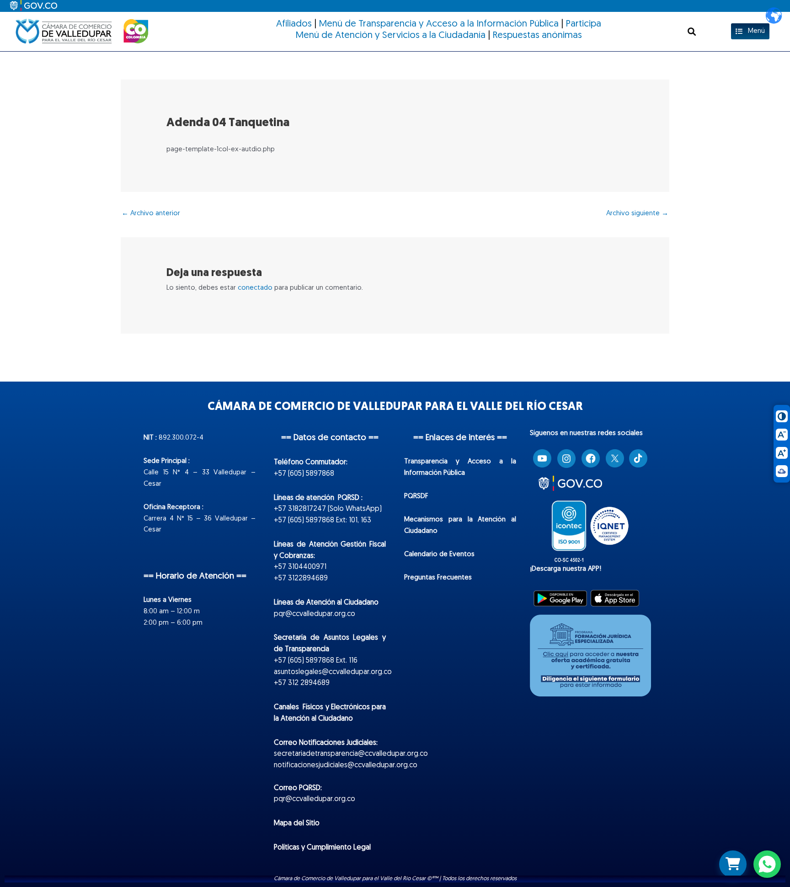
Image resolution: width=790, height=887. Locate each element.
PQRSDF (416, 496)
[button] (691, 31)
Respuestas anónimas (537, 35)
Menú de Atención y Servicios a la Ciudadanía (390, 35)
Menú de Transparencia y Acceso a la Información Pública (439, 24)
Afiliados (294, 24)
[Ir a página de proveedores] (733, 864)
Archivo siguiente (637, 213)
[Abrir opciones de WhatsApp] (767, 864)
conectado (255, 288)
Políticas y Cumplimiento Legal (322, 847)
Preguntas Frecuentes (438, 577)
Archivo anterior (151, 213)
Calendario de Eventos (439, 554)
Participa (583, 24)
